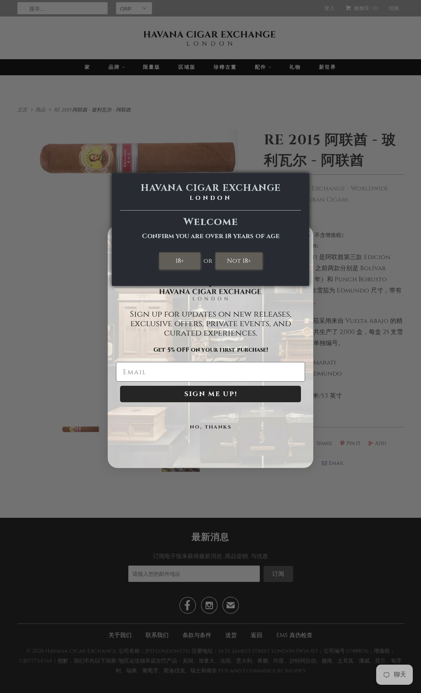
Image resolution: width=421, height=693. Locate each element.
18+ (180, 260)
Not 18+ (239, 260)
